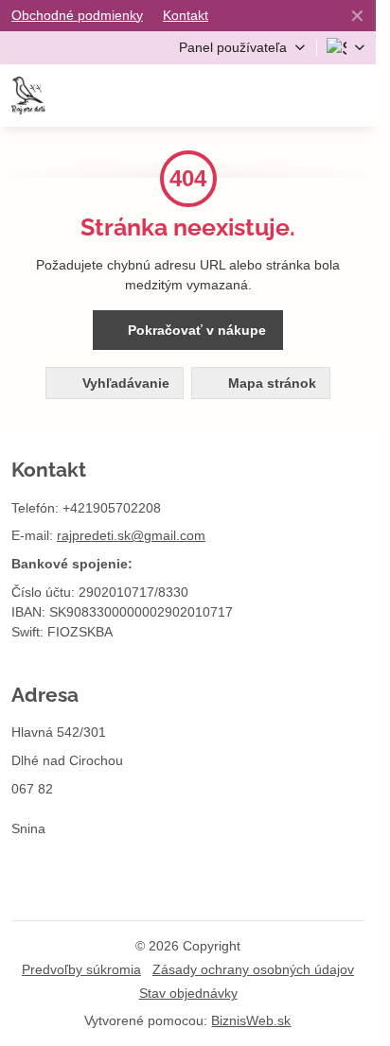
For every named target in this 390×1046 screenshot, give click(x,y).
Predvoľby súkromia (81, 969)
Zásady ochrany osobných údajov (253, 969)
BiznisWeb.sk (251, 1020)
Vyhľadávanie (124, 383)
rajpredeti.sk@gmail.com (131, 535)
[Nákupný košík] (306, 95)
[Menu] (353, 95)
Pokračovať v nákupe (195, 330)
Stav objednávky (188, 993)
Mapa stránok (270, 383)
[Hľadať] (260, 95)
